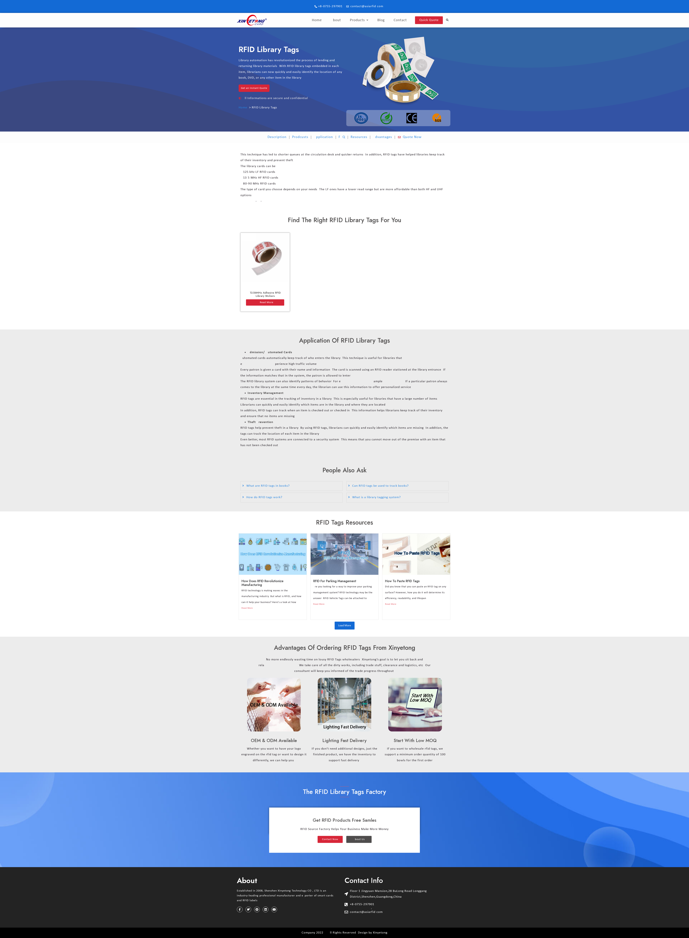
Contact (400, 20)
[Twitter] (248, 909)
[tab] (292, 486)
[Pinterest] (257, 909)
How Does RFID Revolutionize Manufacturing (262, 583)
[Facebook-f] (240, 909)
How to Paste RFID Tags (402, 581)
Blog (381, 20)
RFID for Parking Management (334, 581)
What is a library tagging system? (376, 497)
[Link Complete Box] (265, 272)
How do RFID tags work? (264, 497)
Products (357, 20)
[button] (447, 20)
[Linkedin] (265, 909)
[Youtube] (274, 909)
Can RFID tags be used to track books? (380, 486)
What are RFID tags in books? (268, 486)
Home (317, 20)
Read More (247, 608)
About (336, 20)
